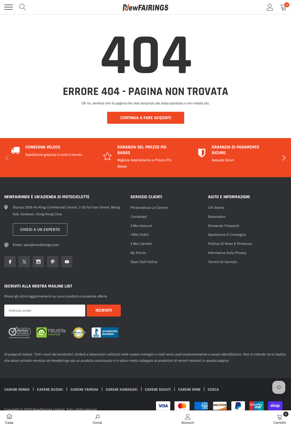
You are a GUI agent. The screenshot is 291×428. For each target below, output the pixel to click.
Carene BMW (189, 389)
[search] (22, 7)
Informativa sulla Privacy (227, 253)
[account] (270, 7)
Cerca (213, 389)
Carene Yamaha (84, 389)
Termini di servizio (222, 262)
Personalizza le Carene (149, 208)
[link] (10, 261)
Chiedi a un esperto (40, 230)
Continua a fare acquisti (145, 118)
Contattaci (138, 217)
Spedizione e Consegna (227, 235)
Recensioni (217, 217)
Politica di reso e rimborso (230, 244)
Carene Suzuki (50, 389)
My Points (138, 253)
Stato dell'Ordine (143, 262)
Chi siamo (216, 208)
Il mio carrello (141, 244)
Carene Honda (17, 389)
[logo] (145, 7)
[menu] (8, 7)
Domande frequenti (223, 226)
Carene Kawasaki (122, 389)
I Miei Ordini (139, 235)
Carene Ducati (158, 389)
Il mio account (141, 226)
